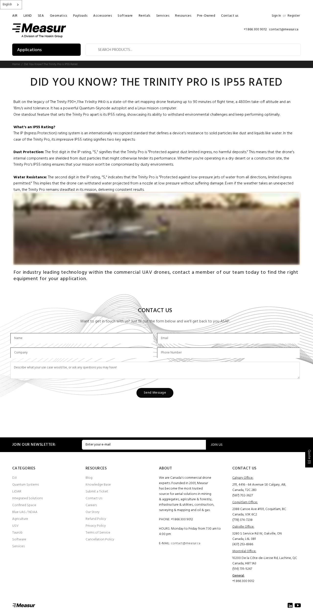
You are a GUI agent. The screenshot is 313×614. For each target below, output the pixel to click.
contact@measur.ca (185, 543)
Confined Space (24, 505)
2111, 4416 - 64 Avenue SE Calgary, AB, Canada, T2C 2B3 (259, 487)
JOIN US (217, 445)
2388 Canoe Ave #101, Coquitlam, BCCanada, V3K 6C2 (259, 511)
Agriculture (20, 519)
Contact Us (94, 498)
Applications (29, 50)
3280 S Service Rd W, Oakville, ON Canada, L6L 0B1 (257, 536)
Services (18, 546)
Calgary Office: (242, 478)
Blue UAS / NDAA (24, 512)
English (7, 4)
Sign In (276, 16)
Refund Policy (96, 519)
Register (294, 16)
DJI (14, 478)
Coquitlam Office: (245, 502)
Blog (89, 478)
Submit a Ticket (97, 491)
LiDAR (16, 491)
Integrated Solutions (27, 498)
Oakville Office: (243, 527)
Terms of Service (98, 532)
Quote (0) (309, 457)
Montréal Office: (244, 551)
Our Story (93, 512)
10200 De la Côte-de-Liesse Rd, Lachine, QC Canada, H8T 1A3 (264, 560)
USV (15, 526)
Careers (91, 505)
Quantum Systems (25, 485)
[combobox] (11, 4)
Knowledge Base (98, 485)
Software (19, 539)
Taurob (17, 532)
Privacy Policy (96, 526)
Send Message (155, 393)
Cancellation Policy (100, 539)
